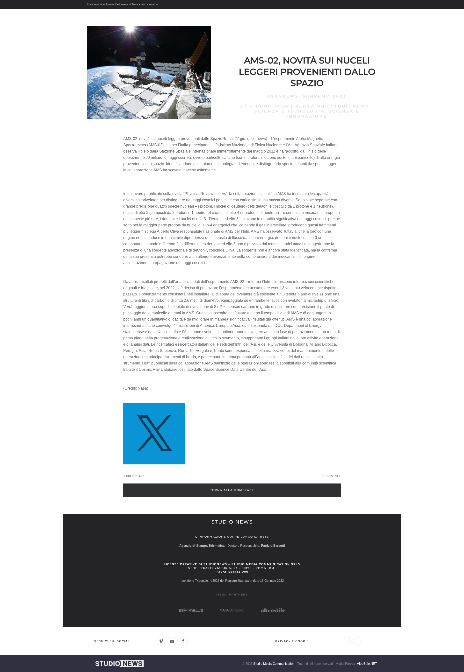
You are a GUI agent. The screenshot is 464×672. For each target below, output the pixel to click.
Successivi (330, 476)
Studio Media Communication (273, 663)
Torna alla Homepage (232, 490)
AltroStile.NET (367, 663)
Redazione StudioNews (332, 106)
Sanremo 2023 (325, 96)
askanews (283, 96)
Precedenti (135, 476)
